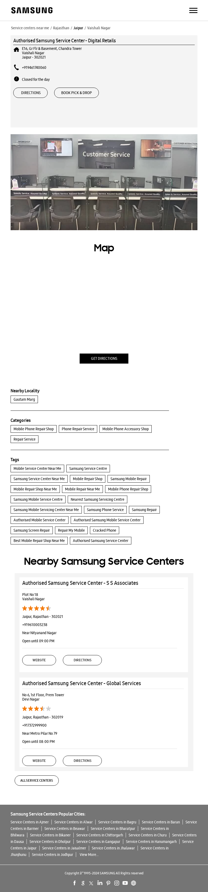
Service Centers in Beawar (64, 828)
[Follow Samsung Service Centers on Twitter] (91, 883)
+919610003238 (34, 624)
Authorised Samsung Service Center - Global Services (81, 683)
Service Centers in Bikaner (50, 835)
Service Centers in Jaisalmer (64, 848)
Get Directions (104, 358)
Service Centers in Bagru (117, 822)
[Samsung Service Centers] (32, 11)
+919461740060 (34, 67)
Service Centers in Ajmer (30, 822)
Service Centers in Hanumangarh (151, 841)
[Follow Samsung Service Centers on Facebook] (75, 883)
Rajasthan (61, 27)
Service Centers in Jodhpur (52, 854)
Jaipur (78, 27)
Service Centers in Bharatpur (113, 828)
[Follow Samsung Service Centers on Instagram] (117, 883)
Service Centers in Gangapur (98, 841)
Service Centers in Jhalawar (113, 848)
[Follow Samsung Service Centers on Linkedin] (100, 883)
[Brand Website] (133, 883)
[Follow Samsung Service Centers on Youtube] (125, 883)
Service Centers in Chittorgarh (99, 835)
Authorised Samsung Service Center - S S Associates (80, 582)
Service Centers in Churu (148, 835)
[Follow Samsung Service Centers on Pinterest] (108, 883)
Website (39, 660)
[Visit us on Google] (83, 883)
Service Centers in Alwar (73, 822)
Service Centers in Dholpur (50, 841)
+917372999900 (34, 725)
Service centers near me (30, 27)
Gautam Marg (24, 399)
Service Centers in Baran (161, 822)
